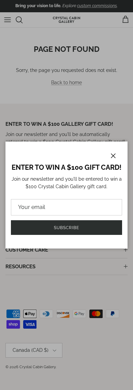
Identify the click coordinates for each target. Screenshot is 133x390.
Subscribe (66, 227)
